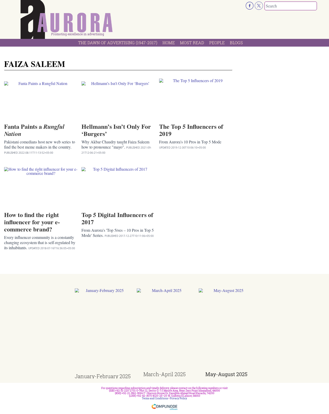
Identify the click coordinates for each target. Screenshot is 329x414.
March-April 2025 (164, 374)
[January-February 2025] (103, 331)
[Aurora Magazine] (67, 21)
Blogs (236, 42)
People (217, 42)
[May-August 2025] (226, 330)
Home (168, 42)
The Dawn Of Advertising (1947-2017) (117, 42)
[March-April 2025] (165, 330)
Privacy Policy (178, 398)
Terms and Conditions (155, 398)
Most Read (192, 42)
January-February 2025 (103, 376)
